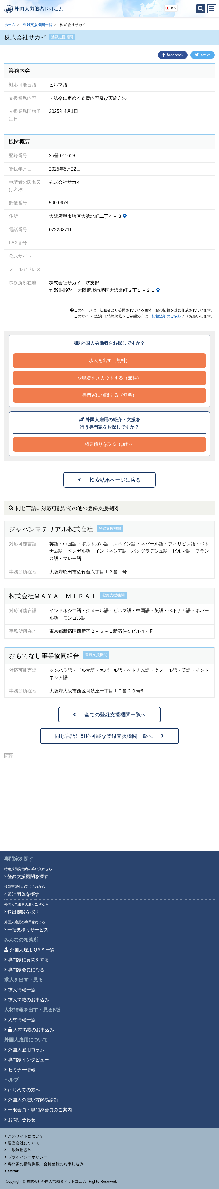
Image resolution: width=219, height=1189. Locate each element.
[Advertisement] (109, 802)
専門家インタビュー (28, 1059)
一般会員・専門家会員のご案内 (40, 1109)
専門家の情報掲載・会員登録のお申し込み (46, 1164)
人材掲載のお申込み (33, 1029)
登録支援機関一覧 (37, 25)
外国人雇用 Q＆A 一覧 (32, 949)
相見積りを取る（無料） (109, 444)
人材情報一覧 (21, 1019)
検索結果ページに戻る (115, 480)
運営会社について (24, 1143)
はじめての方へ (24, 1089)
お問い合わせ (21, 1119)
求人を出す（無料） (109, 360)
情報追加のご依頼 (166, 316)
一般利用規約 (20, 1150)
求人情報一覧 (21, 989)
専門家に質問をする (28, 959)
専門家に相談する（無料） (109, 395)
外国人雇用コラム (26, 1049)
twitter (13, 1171)
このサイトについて (26, 1136)
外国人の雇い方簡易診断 (33, 1099)
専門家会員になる (26, 969)
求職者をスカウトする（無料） (109, 377)
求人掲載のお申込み (28, 999)
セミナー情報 (21, 1069)
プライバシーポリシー (28, 1157)
